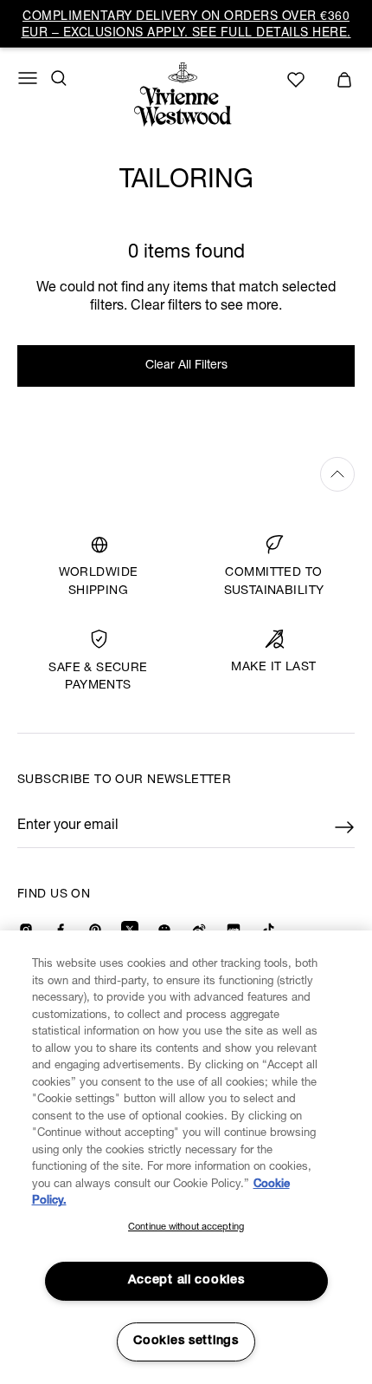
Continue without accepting (186, 1227)
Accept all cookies (186, 1281)
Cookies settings (186, 1341)
